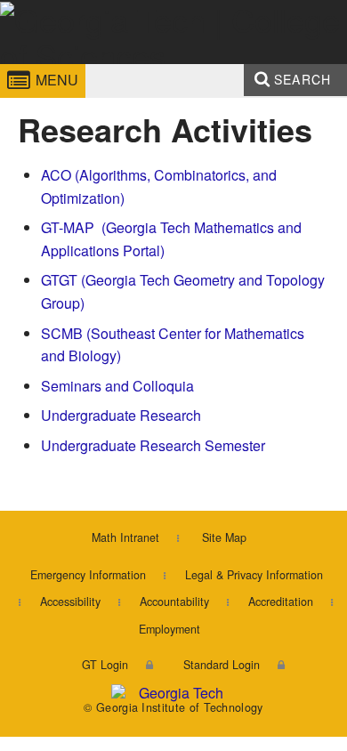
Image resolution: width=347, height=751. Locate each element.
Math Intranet (125, 537)
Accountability (174, 602)
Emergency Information (88, 575)
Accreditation (280, 602)
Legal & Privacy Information (254, 575)
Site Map (224, 537)
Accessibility (70, 602)
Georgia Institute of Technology (52, 65)
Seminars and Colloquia (117, 386)
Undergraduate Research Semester (153, 445)
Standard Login (221, 665)
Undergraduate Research (121, 415)
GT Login (105, 665)
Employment (169, 629)
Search (302, 79)
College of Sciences (176, 65)
